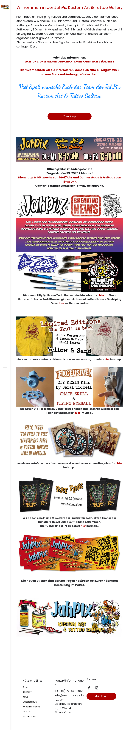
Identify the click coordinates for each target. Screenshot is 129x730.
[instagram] (96, 688)
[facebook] (89, 688)
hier (101, 295)
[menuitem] (38, 687)
